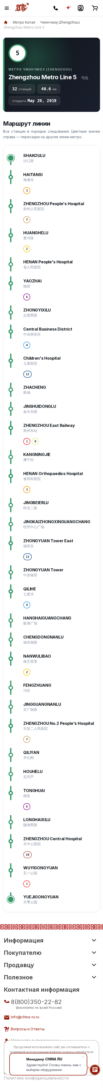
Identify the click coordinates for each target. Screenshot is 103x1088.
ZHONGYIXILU (37, 310)
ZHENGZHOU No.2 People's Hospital (58, 723)
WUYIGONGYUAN (40, 867)
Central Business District (47, 329)
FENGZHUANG (37, 685)
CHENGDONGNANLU (43, 637)
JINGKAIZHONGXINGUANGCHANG (56, 521)
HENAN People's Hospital (47, 261)
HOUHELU (32, 771)
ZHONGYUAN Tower (43, 569)
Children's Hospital (41, 358)
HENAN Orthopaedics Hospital (53, 473)
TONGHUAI (34, 790)
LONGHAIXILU (36, 819)
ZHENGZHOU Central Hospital (52, 838)
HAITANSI (32, 174)
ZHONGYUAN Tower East (48, 540)
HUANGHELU (35, 232)
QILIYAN (31, 752)
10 (27, 855)
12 (27, 374)
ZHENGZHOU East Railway (49, 425)
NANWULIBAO (37, 656)
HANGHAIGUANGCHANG (47, 617)
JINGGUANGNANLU (42, 704)
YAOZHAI (32, 280)
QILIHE (29, 588)
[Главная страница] (6, 22)
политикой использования (29, 1052)
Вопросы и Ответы (27, 1029)
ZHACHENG (34, 387)
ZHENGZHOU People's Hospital (53, 203)
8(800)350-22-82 (36, 1001)
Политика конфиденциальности (36, 1077)
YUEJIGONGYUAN (40, 896)
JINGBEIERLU (35, 502)
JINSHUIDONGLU (39, 406)
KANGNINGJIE (36, 454)
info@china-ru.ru (25, 1017)
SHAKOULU (34, 155)
